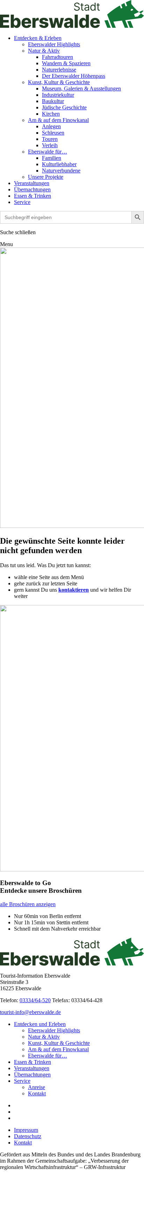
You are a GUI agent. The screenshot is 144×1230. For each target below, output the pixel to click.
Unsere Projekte (45, 177)
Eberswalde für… (47, 152)
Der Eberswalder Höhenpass (73, 76)
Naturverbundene (61, 171)
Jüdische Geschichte (64, 107)
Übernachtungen (32, 189)
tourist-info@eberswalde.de (30, 1012)
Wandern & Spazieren (66, 63)
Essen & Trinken (32, 196)
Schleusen (53, 133)
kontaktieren (73, 590)
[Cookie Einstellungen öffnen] (52, 1227)
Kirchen (51, 114)
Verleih (50, 145)
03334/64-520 (35, 1000)
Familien (51, 158)
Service (22, 202)
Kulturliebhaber (59, 164)
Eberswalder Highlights (54, 44)
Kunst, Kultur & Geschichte (59, 82)
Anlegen (51, 126)
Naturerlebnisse (59, 70)
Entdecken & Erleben (38, 38)
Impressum (26, 1130)
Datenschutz (27, 1136)
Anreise (36, 1087)
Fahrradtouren (57, 57)
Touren (50, 139)
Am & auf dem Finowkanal (58, 120)
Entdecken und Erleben (40, 1024)
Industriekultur (58, 95)
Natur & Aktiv (44, 51)
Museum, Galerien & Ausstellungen (81, 88)
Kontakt (37, 1093)
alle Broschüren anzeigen (28, 904)
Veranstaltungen (31, 183)
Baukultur (53, 101)
